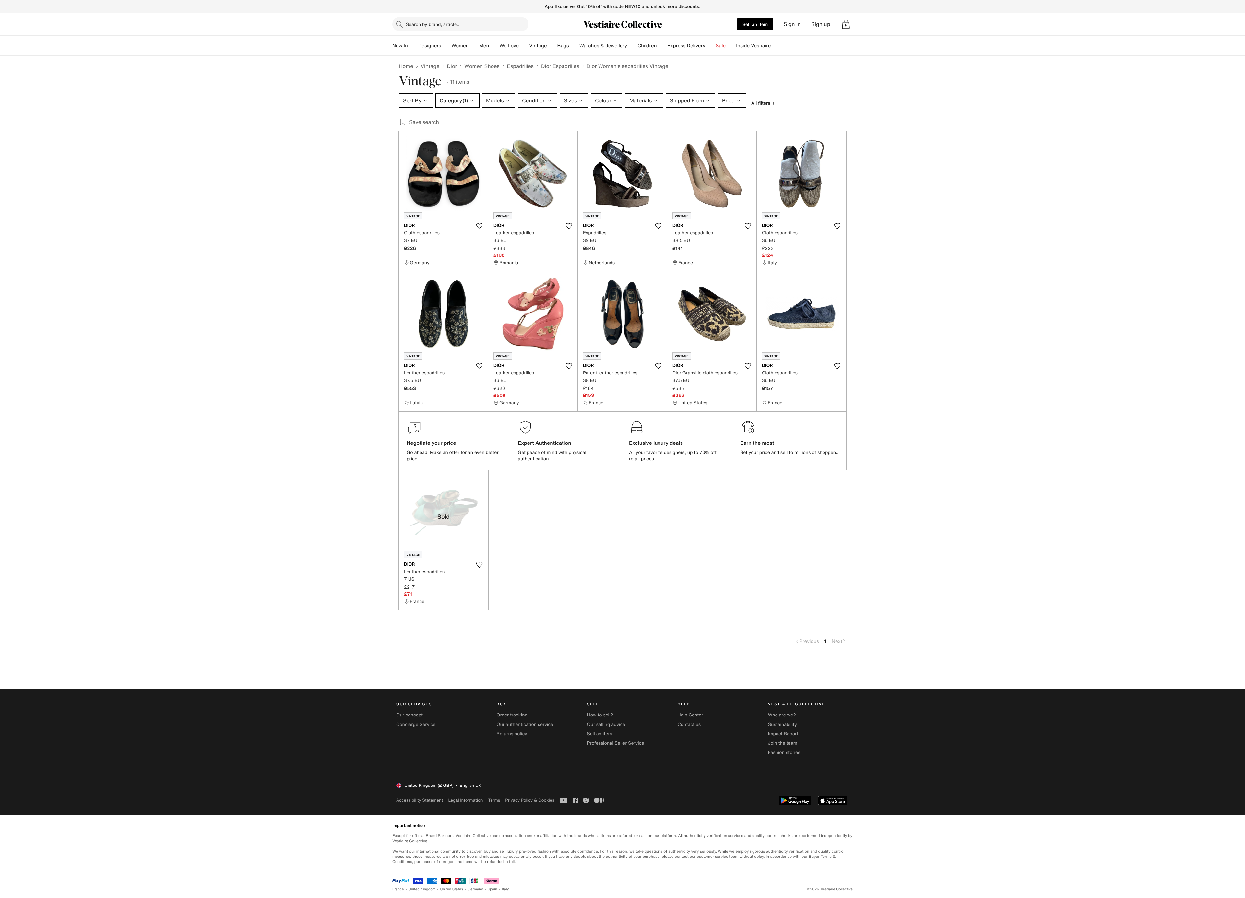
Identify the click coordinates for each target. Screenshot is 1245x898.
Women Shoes (481, 66)
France (398, 889)
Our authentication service (524, 724)
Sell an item (755, 24)
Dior (452, 66)
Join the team (782, 743)
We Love (509, 45)
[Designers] (446, 45)
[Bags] (574, 45)
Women (459, 45)
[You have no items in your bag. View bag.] (845, 24)
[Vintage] (552, 45)
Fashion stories (784, 752)
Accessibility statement (419, 800)
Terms (494, 800)
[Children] (662, 45)
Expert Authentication (544, 443)
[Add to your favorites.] (479, 226)
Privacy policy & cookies (529, 800)
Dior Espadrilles (560, 66)
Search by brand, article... (433, 24)
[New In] (413, 45)
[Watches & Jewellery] (632, 45)
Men (484, 45)
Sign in (792, 24)
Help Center (690, 715)
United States (451, 889)
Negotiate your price (431, 443)
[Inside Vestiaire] (775, 45)
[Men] (494, 45)
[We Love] (524, 45)
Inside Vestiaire (753, 45)
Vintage (538, 45)
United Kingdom (422, 889)
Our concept (409, 715)
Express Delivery (686, 45)
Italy (505, 889)
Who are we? (782, 715)
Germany (475, 889)
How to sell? (600, 715)
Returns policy (511, 733)
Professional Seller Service (615, 743)
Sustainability (782, 724)
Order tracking (512, 715)
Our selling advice (606, 724)
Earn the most (757, 443)
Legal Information (465, 800)
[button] (845, 24)
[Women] (474, 45)
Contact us (689, 724)
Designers (429, 45)
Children (647, 45)
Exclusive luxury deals (656, 443)
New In (400, 45)
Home (406, 66)
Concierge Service (415, 724)
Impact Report (783, 733)
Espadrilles (520, 66)
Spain (492, 889)
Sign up (820, 24)
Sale (721, 45)
